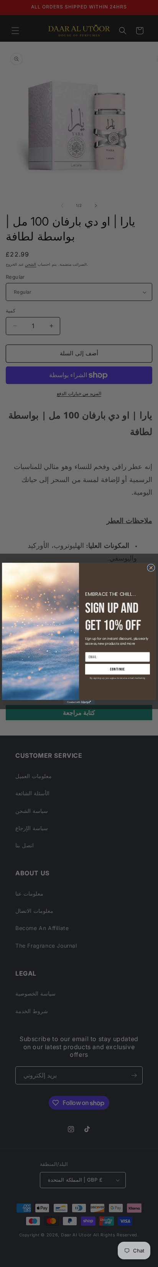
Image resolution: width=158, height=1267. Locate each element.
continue (117, 669)
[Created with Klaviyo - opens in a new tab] (79, 702)
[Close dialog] (151, 567)
